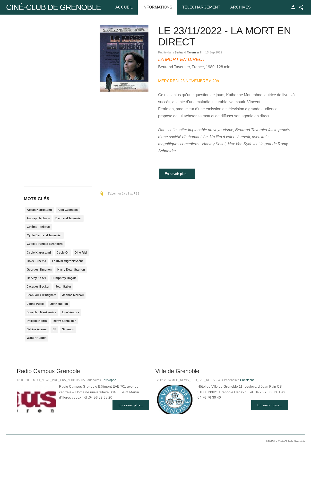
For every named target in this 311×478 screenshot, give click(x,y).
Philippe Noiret (37, 321)
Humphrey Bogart (64, 278)
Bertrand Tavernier (68, 218)
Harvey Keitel (36, 278)
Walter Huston (36, 338)
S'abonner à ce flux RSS (123, 193)
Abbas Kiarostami (39, 210)
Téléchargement (201, 7)
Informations (157, 7)
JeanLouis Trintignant (41, 295)
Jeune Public (35, 304)
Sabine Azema (37, 329)
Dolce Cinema (36, 261)
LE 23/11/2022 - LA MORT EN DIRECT (224, 36)
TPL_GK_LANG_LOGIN (293, 7)
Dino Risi (81, 252)
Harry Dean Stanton (71, 269)
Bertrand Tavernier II (188, 52)
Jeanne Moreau (73, 295)
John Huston (59, 304)
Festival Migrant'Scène (68, 261)
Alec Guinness (68, 210)
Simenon (68, 329)
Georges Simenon (39, 269)
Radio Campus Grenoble (48, 371)
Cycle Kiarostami (39, 252)
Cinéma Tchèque (38, 227)
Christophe (109, 380)
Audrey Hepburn (38, 218)
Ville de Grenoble (177, 371)
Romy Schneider (64, 321)
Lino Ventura (70, 312)
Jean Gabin (63, 286)
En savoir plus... (177, 174)
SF (54, 329)
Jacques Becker (38, 286)
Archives (240, 7)
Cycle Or (63, 252)
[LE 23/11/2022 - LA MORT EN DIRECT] (124, 58)
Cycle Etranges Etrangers (45, 244)
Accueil (124, 7)
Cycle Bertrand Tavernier (44, 235)
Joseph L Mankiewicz (41, 312)
